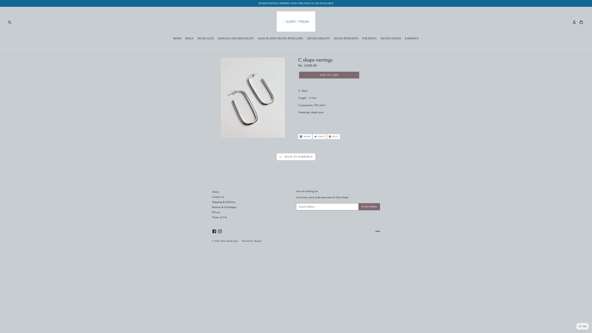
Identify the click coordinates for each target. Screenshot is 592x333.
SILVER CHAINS (390, 38)
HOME (177, 38)
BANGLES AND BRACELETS (236, 38)
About (215, 191)
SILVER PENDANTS (346, 38)
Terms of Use (219, 217)
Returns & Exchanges (224, 207)
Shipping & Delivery (223, 202)
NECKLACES (205, 38)
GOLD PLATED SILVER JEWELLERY (280, 38)
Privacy (216, 212)
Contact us (218, 196)
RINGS (189, 38)
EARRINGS (412, 38)
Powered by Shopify (252, 241)
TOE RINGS (369, 38)
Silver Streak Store (229, 241)
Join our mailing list (307, 191)
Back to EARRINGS (298, 156)
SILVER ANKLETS (318, 38)
